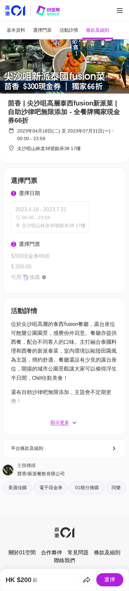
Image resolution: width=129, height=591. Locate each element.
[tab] (16, 30)
